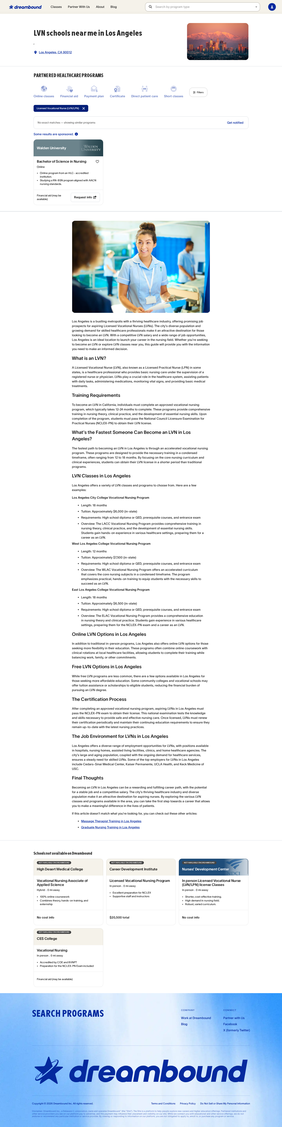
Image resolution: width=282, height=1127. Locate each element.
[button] (198, 92)
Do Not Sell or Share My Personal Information (225, 1103)
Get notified (235, 122)
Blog (113, 6)
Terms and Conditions (163, 1103)
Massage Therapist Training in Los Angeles (111, 821)
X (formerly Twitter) (236, 1030)
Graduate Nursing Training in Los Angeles (110, 827)
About (100, 6)
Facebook (230, 1024)
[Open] (256, 7)
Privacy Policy (188, 1103)
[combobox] (207, 7)
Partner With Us (79, 6)
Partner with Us (234, 1018)
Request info (83, 197)
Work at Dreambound (196, 1018)
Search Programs (68, 1013)
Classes (56, 6)
